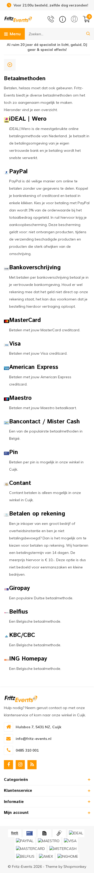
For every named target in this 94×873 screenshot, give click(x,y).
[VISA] (70, 841)
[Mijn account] (74, 19)
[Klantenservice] (62, 19)
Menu (15, 33)
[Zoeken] (88, 34)
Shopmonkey (74, 866)
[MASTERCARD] (30, 849)
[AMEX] (46, 857)
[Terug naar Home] (10, 65)
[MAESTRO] (49, 841)
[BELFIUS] (25, 857)
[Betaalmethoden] (14, 833)
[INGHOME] (67, 857)
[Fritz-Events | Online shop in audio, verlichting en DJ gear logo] (18, 19)
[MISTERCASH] (63, 849)
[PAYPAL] (25, 841)
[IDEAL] (76, 833)
